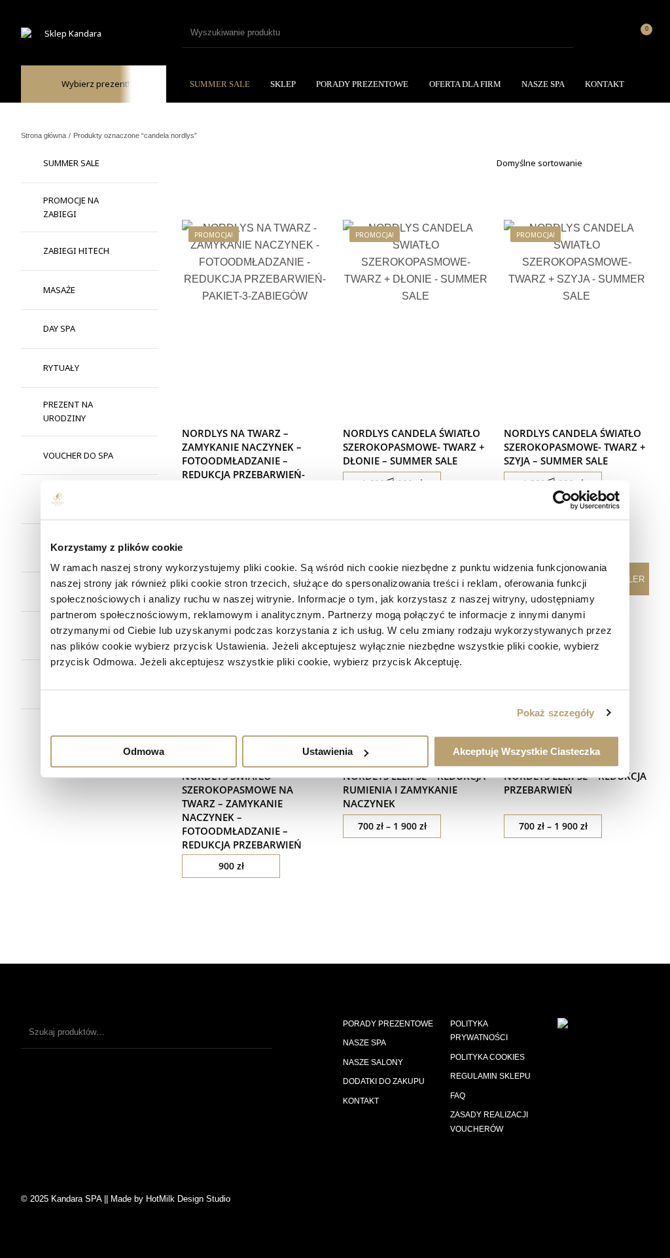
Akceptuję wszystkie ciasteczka (526, 751)
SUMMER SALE (71, 163)
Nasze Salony (373, 1062)
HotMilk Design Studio (188, 1199)
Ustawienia (327, 751)
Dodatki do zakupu (384, 1081)
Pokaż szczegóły (556, 712)
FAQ (457, 1095)
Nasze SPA (364, 1042)
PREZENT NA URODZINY (68, 411)
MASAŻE (59, 290)
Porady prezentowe (388, 1023)
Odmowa (143, 751)
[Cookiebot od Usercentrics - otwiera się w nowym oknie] (562, 500)
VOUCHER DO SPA (78, 455)
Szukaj (255, 1032)
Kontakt (361, 1101)
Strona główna (43, 135)
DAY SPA (59, 328)
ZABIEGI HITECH (76, 250)
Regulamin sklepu (490, 1076)
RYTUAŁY (61, 368)
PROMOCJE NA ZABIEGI (71, 207)
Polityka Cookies (487, 1057)
